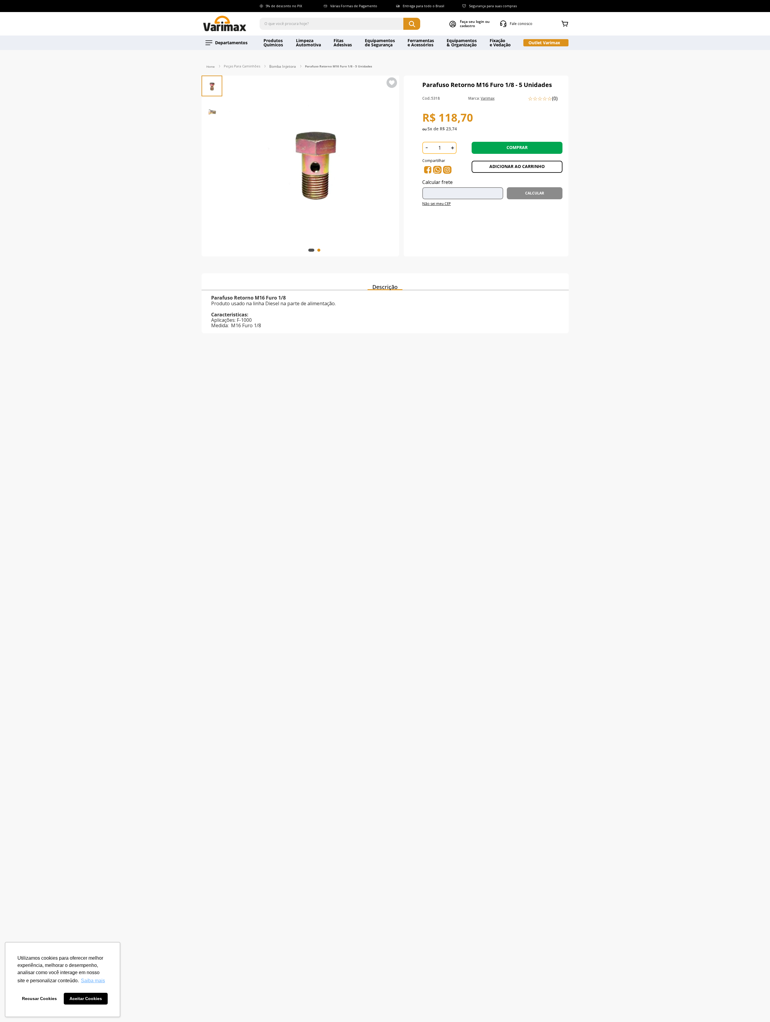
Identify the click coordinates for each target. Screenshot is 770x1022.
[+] (452, 147)
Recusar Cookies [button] (39, 998)
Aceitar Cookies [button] (85, 998)
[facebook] (428, 170)
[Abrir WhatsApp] (755, 1007)
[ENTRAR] (469, 23)
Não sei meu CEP (436, 203)
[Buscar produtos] (411, 24)
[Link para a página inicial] (210, 66)
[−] (426, 147)
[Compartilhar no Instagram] (447, 170)
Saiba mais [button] (93, 980)
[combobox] (340, 24)
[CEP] (464, 190)
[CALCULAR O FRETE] (534, 193)
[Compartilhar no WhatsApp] (437, 170)
